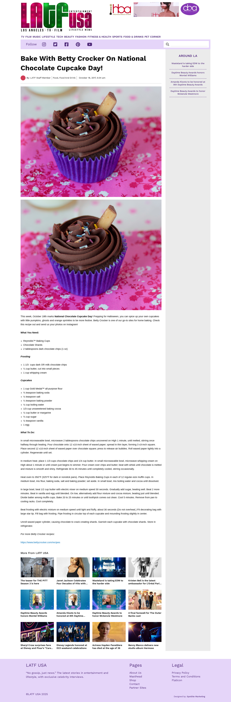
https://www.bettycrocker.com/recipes (40, 542)
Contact (134, 684)
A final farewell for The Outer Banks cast (144, 614)
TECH (59, 36)
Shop (132, 680)
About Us (135, 672)
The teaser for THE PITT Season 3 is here (34, 582)
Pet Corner (153, 36)
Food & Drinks (133, 36)
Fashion (80, 36)
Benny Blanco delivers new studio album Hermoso (143, 646)
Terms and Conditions (186, 676)
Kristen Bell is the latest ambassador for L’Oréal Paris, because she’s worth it (144, 582)
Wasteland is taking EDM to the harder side (107, 582)
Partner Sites (137, 687)
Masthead (135, 676)
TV (22, 36)
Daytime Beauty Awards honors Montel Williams (34, 614)
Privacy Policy (180, 672)
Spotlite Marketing (196, 696)
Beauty (69, 36)
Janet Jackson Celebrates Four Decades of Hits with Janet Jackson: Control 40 (71, 582)
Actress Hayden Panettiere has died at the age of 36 (107, 646)
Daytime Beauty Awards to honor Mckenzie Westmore (107, 614)
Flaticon (177, 680)
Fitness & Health (99, 36)
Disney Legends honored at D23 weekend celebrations (72, 646)
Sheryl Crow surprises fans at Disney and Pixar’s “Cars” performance (36, 647)
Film (28, 36)
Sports (117, 36)
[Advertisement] (156, 25)
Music (37, 36)
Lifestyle (48, 36)
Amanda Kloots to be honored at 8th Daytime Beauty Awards (70, 614)
